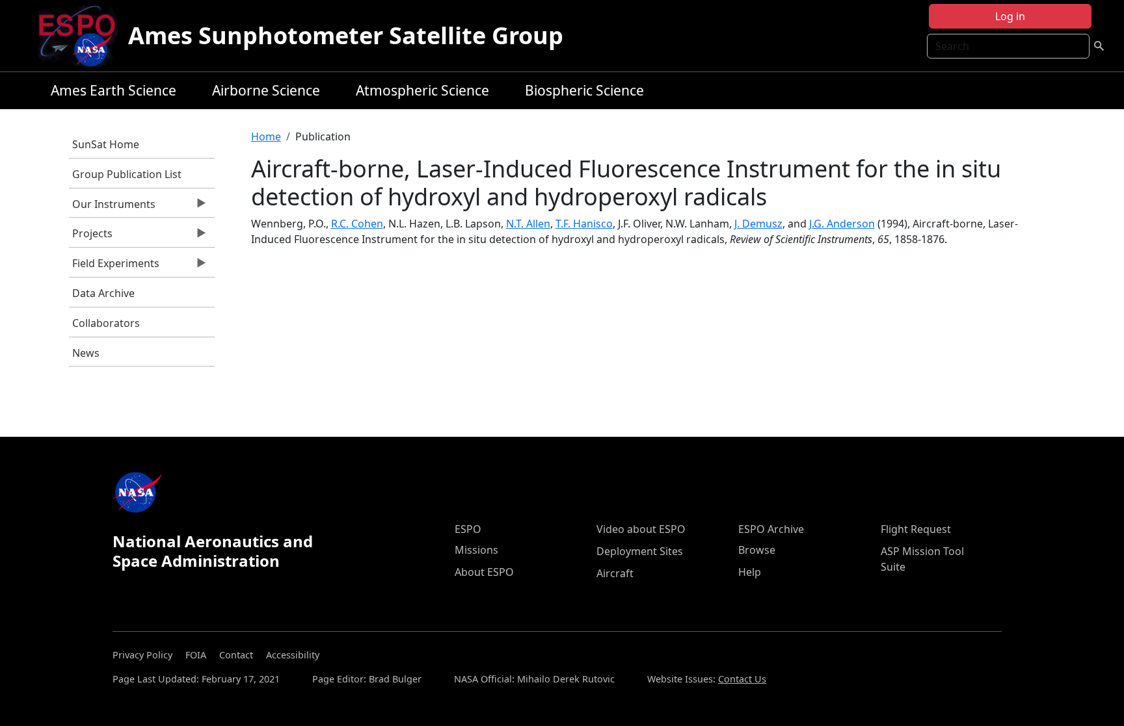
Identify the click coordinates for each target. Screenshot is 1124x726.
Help (749, 572)
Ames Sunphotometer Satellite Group (345, 35)
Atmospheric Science (422, 90)
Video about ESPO (641, 529)
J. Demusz (758, 223)
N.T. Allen (528, 223)
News (86, 353)
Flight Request (916, 529)
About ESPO (484, 572)
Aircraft (615, 573)
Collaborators (106, 323)
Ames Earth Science (113, 90)
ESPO (468, 529)
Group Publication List (126, 174)
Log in (1010, 16)
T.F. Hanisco (584, 223)
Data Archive (103, 293)
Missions (476, 550)
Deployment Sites (639, 551)
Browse (756, 550)
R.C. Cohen (357, 223)
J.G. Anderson (842, 223)
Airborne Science (266, 90)
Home (266, 136)
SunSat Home (105, 144)
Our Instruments (112, 207)
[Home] (82, 35)
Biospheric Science (584, 90)
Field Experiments (114, 266)
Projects (91, 236)
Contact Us (742, 679)
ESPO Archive (771, 529)
